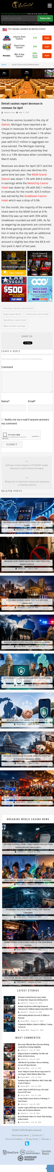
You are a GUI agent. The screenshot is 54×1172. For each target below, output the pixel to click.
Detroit (5, 124)
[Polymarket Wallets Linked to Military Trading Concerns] (28, 888)
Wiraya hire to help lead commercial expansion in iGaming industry (27, 483)
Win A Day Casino (19, 55)
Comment (7, 367)
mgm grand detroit (13, 314)
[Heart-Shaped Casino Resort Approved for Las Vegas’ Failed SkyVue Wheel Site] (9, 1074)
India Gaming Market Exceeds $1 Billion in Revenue (28, 880)
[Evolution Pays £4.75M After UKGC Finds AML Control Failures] (9, 1083)
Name (5, 401)
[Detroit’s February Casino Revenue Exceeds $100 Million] (27, 770)
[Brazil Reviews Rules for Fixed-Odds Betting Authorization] (9, 1119)
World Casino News (20, 1135)
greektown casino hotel (15, 320)
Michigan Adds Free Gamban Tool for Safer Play (27, 720)
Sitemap (45, 1139)
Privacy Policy (32, 1139)
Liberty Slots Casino (19, 38)
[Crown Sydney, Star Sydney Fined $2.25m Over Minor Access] (28, 921)
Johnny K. (20, 530)
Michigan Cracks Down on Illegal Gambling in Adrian (27, 642)
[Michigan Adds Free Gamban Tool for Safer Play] (27, 692)
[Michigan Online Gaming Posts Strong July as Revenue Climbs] (27, 498)
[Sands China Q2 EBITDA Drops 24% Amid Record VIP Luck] (9, 1092)
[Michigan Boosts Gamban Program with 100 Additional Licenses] (27, 653)
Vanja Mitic (21, 646)
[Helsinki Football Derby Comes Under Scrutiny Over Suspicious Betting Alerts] (28, 823)
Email (31, 401)
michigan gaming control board (19, 308)
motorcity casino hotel (38, 314)
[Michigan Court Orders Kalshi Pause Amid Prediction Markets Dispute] (27, 536)
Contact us (37, 1135)
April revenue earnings (14, 326)
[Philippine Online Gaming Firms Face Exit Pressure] (28, 954)
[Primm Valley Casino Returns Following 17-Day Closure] (9, 1101)
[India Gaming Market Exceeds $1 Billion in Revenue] (28, 856)
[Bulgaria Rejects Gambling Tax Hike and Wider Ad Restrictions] (9, 1056)
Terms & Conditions (14, 1139)
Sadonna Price (9, 112)
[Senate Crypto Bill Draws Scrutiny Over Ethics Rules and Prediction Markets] (9, 1110)
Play (47, 38)
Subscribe (45, 18)
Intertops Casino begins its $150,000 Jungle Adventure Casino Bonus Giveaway (27, 467)
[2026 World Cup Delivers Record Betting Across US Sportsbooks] (9, 1065)
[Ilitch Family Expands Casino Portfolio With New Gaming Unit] (27, 575)
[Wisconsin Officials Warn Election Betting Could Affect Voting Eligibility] (9, 1047)
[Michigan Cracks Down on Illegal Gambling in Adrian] (27, 614)
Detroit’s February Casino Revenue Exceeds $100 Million (27, 798)
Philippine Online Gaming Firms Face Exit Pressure (28, 978)
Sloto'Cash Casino (19, 46)
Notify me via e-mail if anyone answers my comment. (25, 421)
